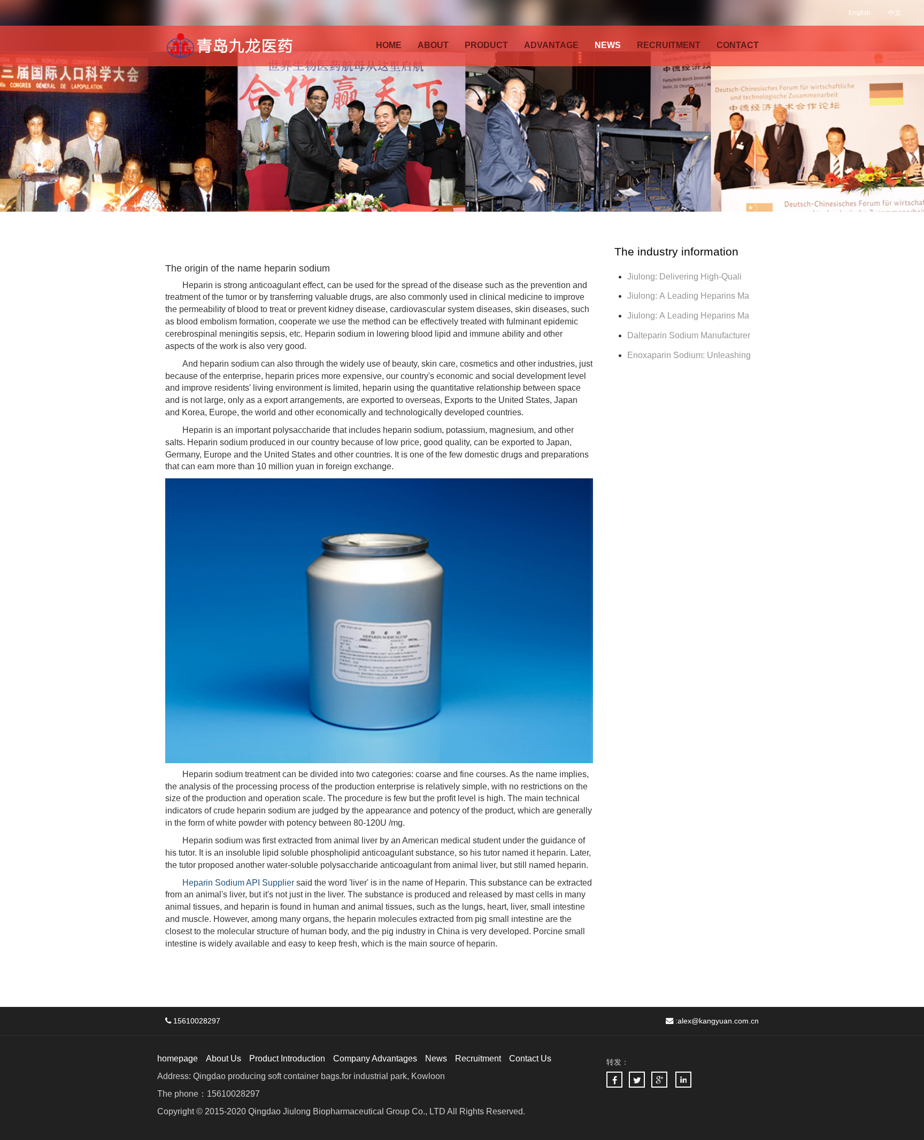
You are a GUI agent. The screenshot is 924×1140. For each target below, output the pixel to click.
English (860, 13)
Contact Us (530, 1058)
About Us (223, 1058)
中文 (894, 13)
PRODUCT (486, 45)
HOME (389, 45)
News (436, 1058)
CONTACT (738, 45)
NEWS (608, 45)
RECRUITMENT (668, 45)
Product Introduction (287, 1058)
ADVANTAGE (551, 45)
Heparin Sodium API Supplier (238, 882)
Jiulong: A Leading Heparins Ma (688, 295)
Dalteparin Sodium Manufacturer (688, 335)
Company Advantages (375, 1058)
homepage (177, 1058)
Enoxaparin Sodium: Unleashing (690, 355)
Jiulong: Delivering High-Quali (684, 276)
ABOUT (433, 45)
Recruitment (478, 1058)
